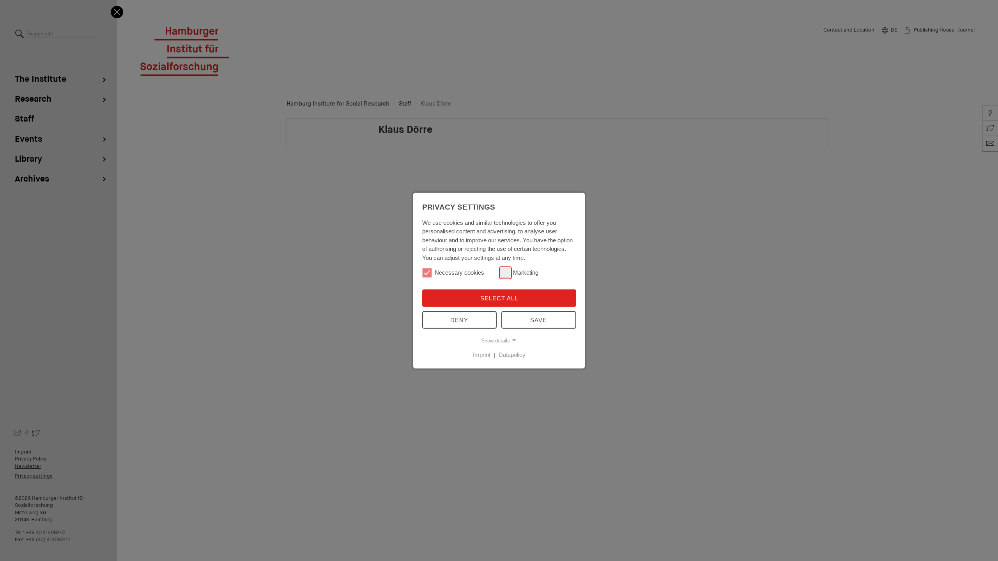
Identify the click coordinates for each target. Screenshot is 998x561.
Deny (459, 320)
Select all (499, 298)
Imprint (481, 354)
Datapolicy (512, 354)
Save (538, 320)
